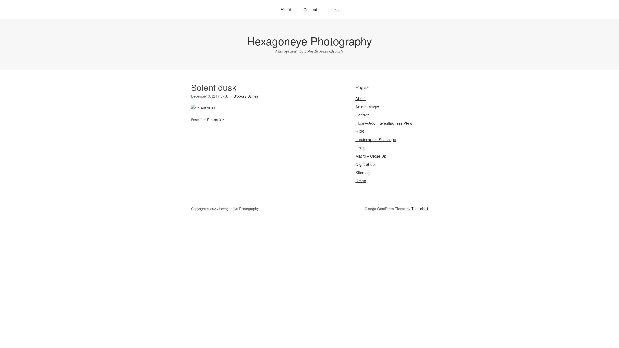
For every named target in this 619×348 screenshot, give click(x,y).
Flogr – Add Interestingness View (383, 123)
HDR (359, 131)
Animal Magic (367, 106)
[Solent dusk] (203, 108)
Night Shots (365, 164)
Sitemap (362, 172)
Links (334, 9)
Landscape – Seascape (375, 139)
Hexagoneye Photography (309, 41)
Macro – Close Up (370, 156)
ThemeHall (419, 208)
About (286, 9)
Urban (360, 180)
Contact (310, 9)
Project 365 (216, 119)
